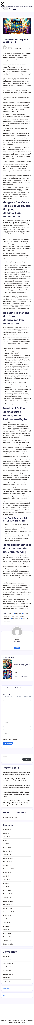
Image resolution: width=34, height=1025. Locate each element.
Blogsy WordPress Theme (17, 1022)
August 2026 (7, 829)
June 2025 (6, 879)
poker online (7, 970)
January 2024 (7, 940)
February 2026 (7, 851)
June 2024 (6, 922)
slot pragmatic (16, 618)
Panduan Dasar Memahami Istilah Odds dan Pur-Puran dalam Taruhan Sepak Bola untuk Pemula (16, 794)
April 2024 (6, 930)
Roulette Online (8, 974)
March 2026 (7, 847)
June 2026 (6, 837)
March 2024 (7, 933)
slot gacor (25, 613)
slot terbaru (7, 621)
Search (5, 756)
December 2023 (8, 944)
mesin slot (18, 613)
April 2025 (6, 887)
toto (4, 995)
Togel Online (7, 981)
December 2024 (8, 901)
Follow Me (17, 647)
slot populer (7, 618)
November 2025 (8, 862)
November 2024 (8, 904)
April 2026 (6, 844)
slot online (15, 616)
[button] (5, 8)
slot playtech (23, 616)
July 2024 (6, 919)
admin (10, 47)
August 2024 (7, 915)
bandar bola (7, 956)
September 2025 (8, 869)
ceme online (7, 960)
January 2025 (7, 897)
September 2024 (8, 912)
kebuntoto (6, 988)
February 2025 (7, 894)
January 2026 (7, 854)
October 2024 (7, 908)
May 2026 (6, 840)
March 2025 (7, 890)
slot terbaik (25, 618)
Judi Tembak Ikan (8, 967)
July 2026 (6, 833)
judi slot (11, 613)
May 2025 (6, 883)
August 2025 (7, 872)
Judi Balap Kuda (8, 963)
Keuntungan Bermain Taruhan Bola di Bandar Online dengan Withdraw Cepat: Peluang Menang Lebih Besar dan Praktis (16, 803)
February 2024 (7, 937)
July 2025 (6, 876)
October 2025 (7, 865)
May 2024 (6, 926)
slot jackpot (7, 616)
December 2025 (8, 858)
